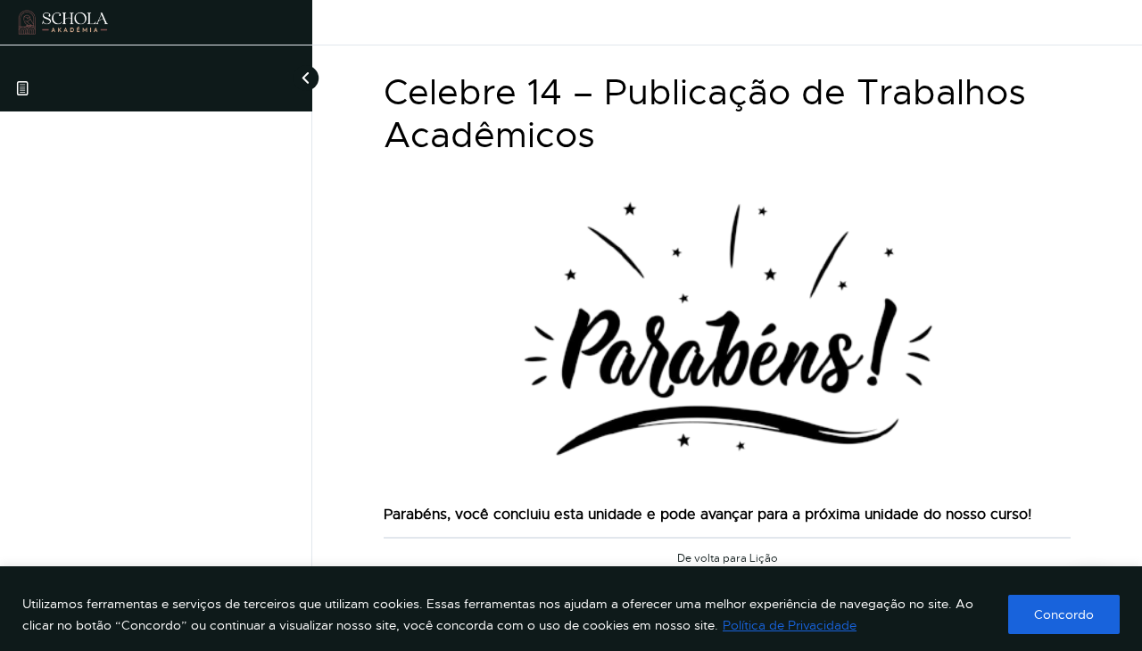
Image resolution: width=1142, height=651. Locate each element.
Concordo (1064, 614)
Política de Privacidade (789, 625)
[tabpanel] (727, 349)
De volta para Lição (727, 559)
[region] (571, 608)
